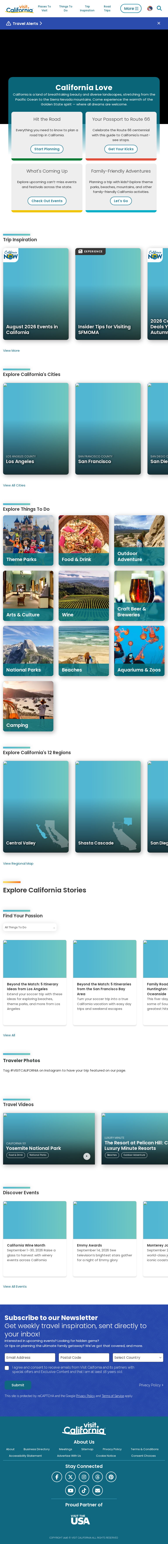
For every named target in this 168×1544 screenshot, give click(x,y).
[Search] (159, 8)
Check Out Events (47, 201)
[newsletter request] (97, 1490)
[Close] (162, 23)
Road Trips (107, 8)
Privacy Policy (150, 1385)
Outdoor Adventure (134, 1155)
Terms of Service (113, 1396)
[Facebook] (57, 1477)
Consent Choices (143, 1456)
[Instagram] (9, 1084)
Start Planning (47, 149)
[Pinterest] (16, 1084)
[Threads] (97, 1477)
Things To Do (65, 8)
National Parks (38, 1155)
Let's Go (121, 201)
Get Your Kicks (121, 149)
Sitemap (87, 1449)
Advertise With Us (69, 1456)
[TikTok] (84, 1490)
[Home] (19, 8)
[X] (70, 1477)
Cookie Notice (106, 1456)
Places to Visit (44, 8)
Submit (18, 1385)
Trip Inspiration (87, 8)
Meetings (65, 1449)
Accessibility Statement (25, 1456)
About (10, 1449)
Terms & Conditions (145, 1449)
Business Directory (37, 1449)
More (129, 8)
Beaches (112, 1155)
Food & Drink (16, 1155)
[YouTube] (21, 1084)
